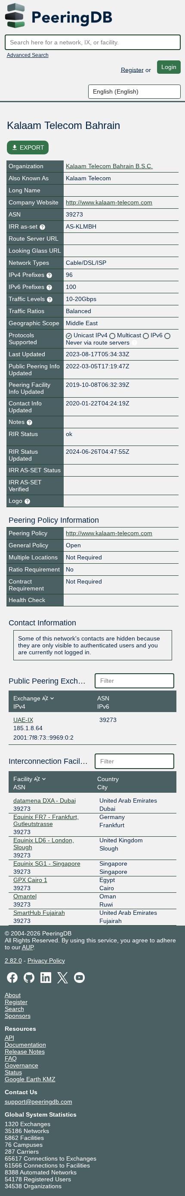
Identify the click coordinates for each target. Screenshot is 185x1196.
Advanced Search (28, 55)
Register (132, 69)
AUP (27, 947)
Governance (21, 1065)
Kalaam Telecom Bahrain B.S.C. (109, 166)
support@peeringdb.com (38, 1101)
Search (14, 1008)
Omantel (25, 896)
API (9, 1037)
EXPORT (27, 147)
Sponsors (18, 1015)
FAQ (11, 1058)
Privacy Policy (46, 960)
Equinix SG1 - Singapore (46, 863)
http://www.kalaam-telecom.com (109, 202)
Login (168, 66)
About (13, 995)
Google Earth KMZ (30, 1079)
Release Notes (25, 1051)
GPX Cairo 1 (30, 879)
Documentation (25, 1044)
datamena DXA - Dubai (44, 800)
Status (13, 1072)
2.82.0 (13, 960)
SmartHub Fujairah (39, 912)
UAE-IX (23, 719)
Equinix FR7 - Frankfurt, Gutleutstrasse (46, 820)
